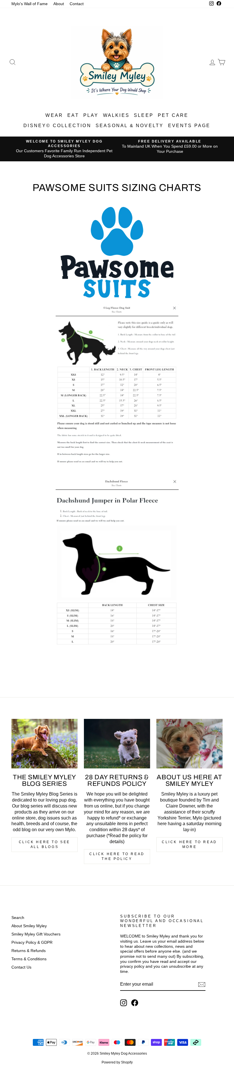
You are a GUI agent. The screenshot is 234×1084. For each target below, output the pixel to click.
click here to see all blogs (44, 844)
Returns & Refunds (28, 951)
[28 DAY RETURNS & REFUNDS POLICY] (117, 743)
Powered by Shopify (117, 1062)
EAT (73, 115)
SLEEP (144, 115)
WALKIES (116, 115)
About (58, 4)
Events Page (189, 125)
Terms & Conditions (29, 959)
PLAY (91, 115)
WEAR (54, 115)
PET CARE (173, 115)
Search (17, 918)
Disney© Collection (57, 125)
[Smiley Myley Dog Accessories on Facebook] (134, 1002)
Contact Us (21, 967)
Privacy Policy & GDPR (32, 942)
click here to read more (189, 844)
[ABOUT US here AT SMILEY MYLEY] (189, 743)
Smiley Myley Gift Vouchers (35, 934)
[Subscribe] (201, 984)
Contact (77, 4)
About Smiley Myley (29, 926)
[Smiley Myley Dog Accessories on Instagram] (123, 1002)
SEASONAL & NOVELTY (130, 125)
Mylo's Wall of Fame (29, 4)
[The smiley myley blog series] (44, 743)
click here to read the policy (117, 856)
